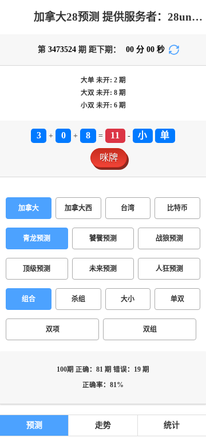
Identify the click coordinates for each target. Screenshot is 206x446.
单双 (177, 299)
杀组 (78, 299)
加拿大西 (78, 208)
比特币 (177, 208)
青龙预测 (36, 238)
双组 (150, 329)
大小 (127, 299)
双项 (53, 329)
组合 (28, 299)
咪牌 (109, 157)
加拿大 (28, 208)
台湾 (127, 208)
